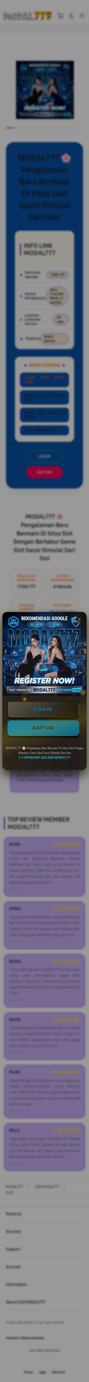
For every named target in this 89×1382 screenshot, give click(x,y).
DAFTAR (43, 728)
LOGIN (43, 709)
